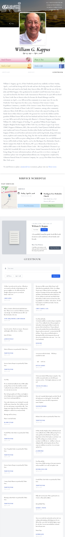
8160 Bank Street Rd (50, 199)
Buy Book (44, 229)
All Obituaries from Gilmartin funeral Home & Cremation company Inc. (54, 6)
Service (31, 72)
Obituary (6, 72)
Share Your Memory (54, 248)
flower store (52, 167)
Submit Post (56, 276)
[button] (9, 195)
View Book (35, 229)
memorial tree (25, 167)
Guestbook (57, 72)
